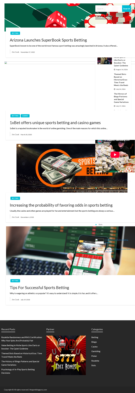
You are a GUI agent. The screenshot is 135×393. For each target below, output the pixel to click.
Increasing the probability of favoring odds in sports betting (61, 205)
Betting (15, 33)
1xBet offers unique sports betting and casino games (55, 122)
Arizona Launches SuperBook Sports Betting (48, 40)
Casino (25, 116)
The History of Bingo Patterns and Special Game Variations (121, 98)
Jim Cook (15, 52)
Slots (100, 224)
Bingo (94, 342)
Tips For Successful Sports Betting (39, 287)
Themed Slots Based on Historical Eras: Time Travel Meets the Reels (121, 79)
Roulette (95, 360)
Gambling (95, 351)
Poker (94, 356)
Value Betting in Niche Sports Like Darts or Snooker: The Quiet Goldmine (121, 60)
